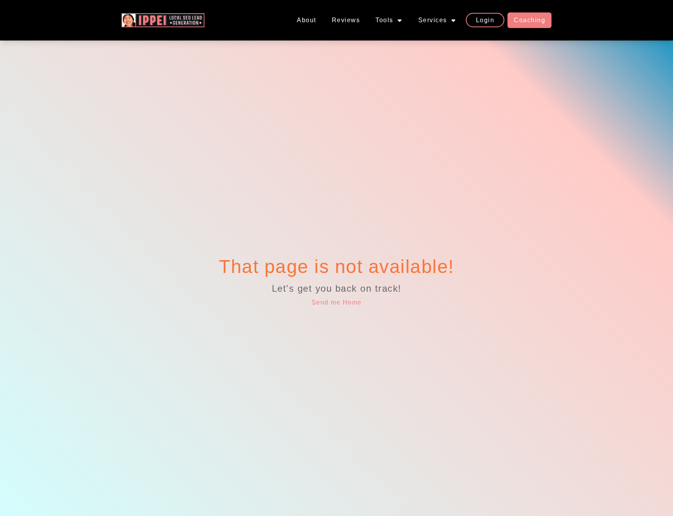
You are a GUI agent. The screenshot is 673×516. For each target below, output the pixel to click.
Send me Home (337, 302)
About (306, 20)
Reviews (346, 20)
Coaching (529, 20)
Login (485, 20)
